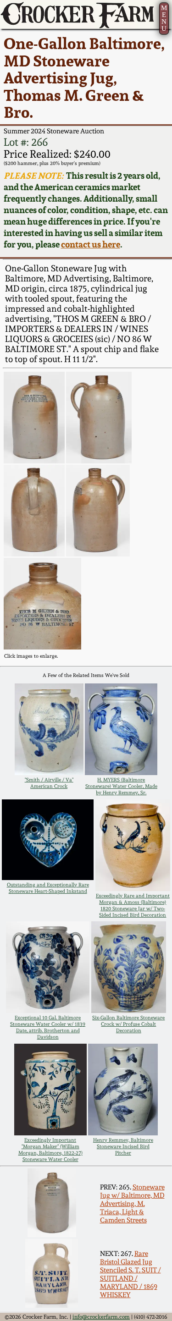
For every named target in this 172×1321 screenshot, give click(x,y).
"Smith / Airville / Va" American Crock (49, 782)
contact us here (90, 244)
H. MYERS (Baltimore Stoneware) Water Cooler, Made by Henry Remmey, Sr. (121, 786)
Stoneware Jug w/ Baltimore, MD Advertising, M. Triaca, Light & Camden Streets (132, 1203)
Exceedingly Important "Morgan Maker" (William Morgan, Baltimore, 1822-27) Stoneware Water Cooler (50, 1149)
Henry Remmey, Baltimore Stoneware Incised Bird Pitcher (123, 1146)
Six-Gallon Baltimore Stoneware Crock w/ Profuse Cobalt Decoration (128, 1024)
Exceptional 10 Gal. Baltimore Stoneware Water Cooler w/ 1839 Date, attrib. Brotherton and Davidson (47, 1027)
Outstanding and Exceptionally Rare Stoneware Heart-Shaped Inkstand (48, 887)
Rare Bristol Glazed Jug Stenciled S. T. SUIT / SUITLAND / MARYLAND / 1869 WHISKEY (130, 1274)
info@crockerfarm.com (101, 1317)
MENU (164, 18)
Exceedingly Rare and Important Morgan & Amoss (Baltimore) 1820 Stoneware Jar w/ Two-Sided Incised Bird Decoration (133, 905)
